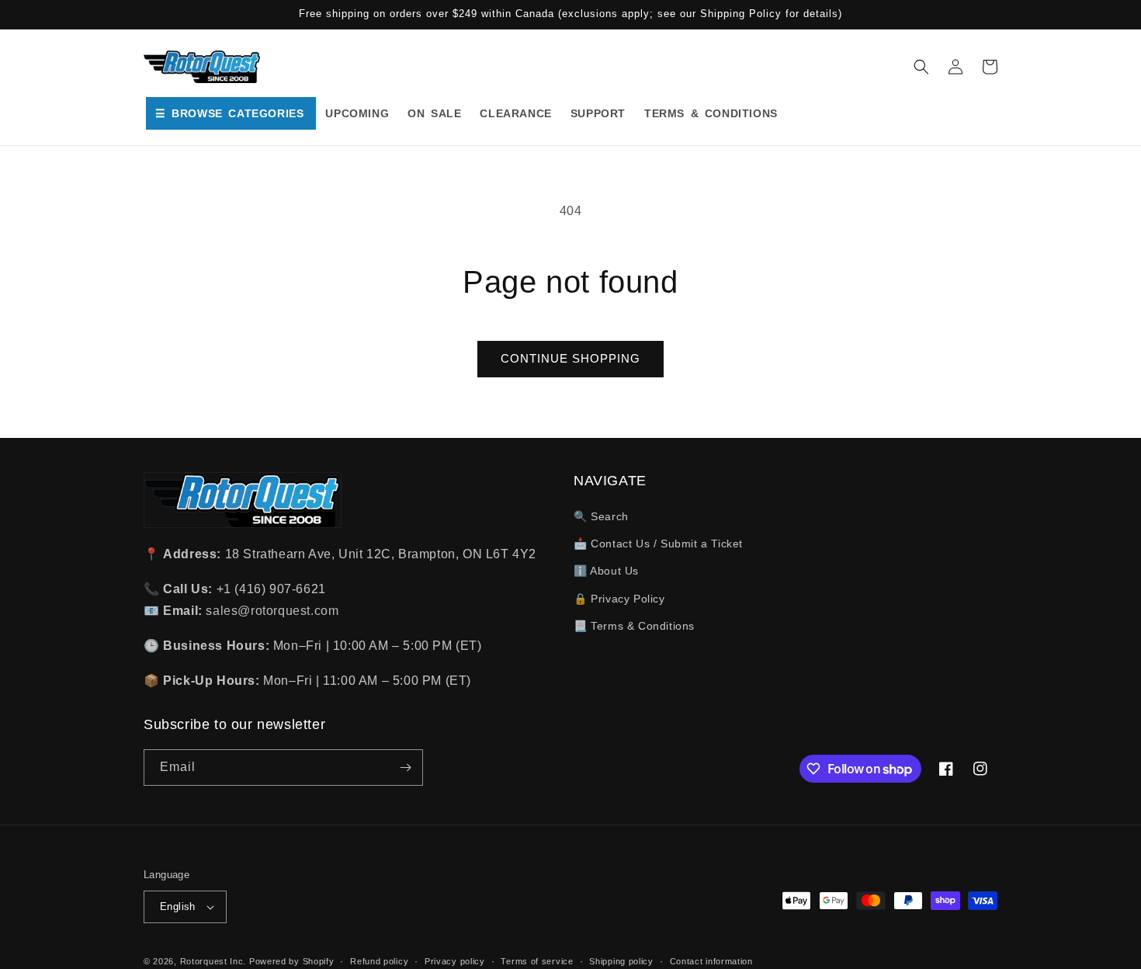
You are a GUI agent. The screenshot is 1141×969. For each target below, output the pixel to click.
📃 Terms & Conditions (634, 626)
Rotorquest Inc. (213, 961)
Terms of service (537, 961)
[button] (921, 67)
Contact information (711, 961)
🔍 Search (601, 516)
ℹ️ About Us (606, 570)
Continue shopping (570, 358)
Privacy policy (455, 961)
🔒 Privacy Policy (619, 598)
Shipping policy (621, 961)
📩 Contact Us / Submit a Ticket (658, 543)
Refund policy (379, 961)
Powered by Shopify (292, 961)
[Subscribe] (405, 767)
